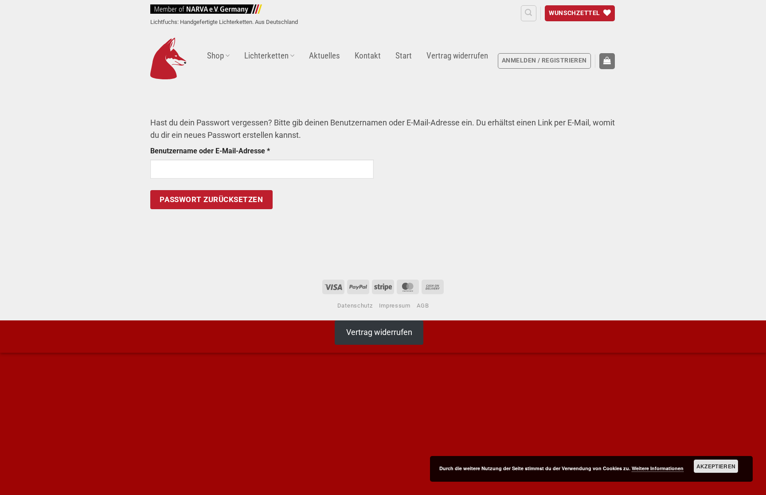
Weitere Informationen (658, 468)
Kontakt (368, 56)
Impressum (394, 305)
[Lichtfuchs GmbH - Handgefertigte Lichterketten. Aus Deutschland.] (168, 58)
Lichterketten (266, 56)
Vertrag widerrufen (457, 56)
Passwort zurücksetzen (211, 199)
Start (403, 56)
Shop (215, 56)
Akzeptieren (716, 466)
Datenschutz (354, 305)
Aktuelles (324, 56)
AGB (423, 305)
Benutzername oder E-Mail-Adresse (228, 150)
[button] (528, 13)
